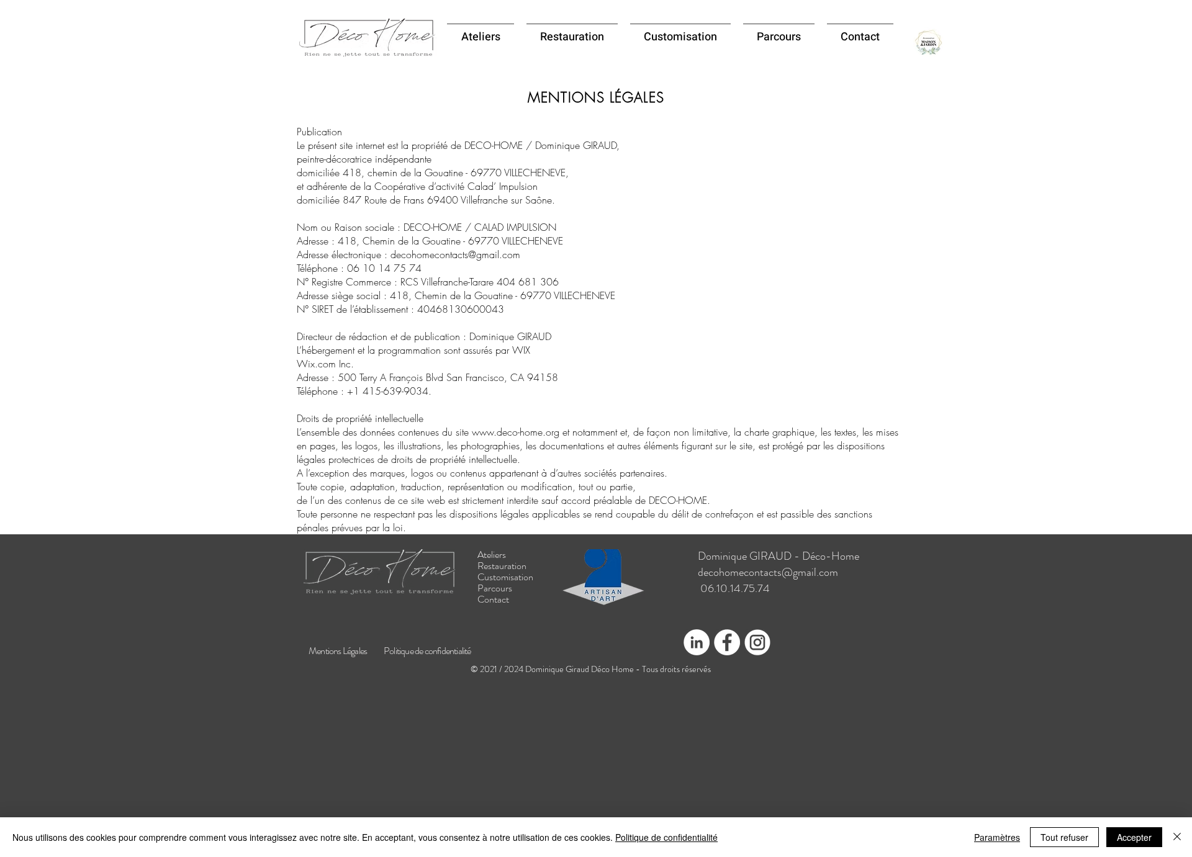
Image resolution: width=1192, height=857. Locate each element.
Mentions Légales (338, 651)
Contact (493, 599)
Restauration (501, 566)
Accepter (1134, 837)
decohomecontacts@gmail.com (768, 572)
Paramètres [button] (997, 837)
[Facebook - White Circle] (727, 642)
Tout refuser (1064, 837)
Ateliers (491, 554)
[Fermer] (1177, 837)
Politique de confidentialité (666, 837)
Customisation (505, 577)
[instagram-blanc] (757, 642)
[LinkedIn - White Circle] (697, 642)
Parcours (494, 588)
